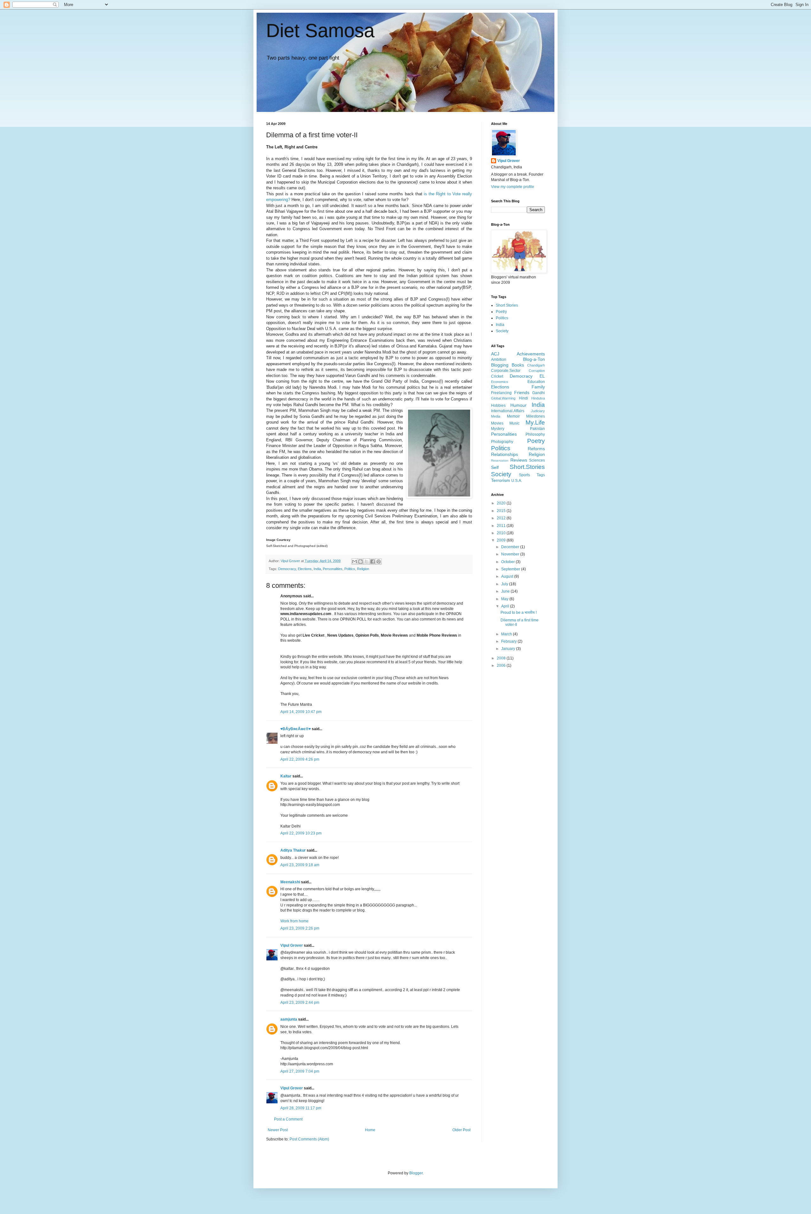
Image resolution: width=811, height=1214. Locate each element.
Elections (305, 569)
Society (502, 331)
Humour (518, 405)
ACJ (495, 353)
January (508, 648)
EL (542, 376)
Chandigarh (536, 365)
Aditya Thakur (293, 850)
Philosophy (535, 434)
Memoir (513, 416)
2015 (502, 511)
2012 (502, 518)
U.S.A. (516, 480)
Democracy (287, 569)
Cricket (497, 376)
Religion (363, 569)
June (506, 591)
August (507, 576)
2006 (502, 665)
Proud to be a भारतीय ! (519, 612)
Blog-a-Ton (534, 359)
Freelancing (501, 393)
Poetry (501, 311)
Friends (521, 392)
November (510, 554)
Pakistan (537, 428)
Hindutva (538, 398)
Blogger (416, 1173)
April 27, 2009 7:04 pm (299, 1071)
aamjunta (288, 1019)
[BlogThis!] (360, 561)
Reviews (518, 460)
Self (495, 467)
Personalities (332, 569)
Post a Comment (288, 1119)
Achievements (531, 353)
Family (538, 386)
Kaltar (285, 776)
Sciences (537, 460)
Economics (499, 382)
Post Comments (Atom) (309, 1139)
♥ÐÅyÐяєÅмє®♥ (295, 729)
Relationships (504, 454)
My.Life (535, 422)
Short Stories (507, 305)
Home (370, 1130)
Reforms (536, 448)
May (505, 599)
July (505, 584)
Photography (502, 441)
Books (518, 364)
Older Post (461, 1130)
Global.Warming (503, 398)
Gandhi (538, 393)
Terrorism (500, 480)
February (509, 641)
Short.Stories (527, 467)
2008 (502, 658)
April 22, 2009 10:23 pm (301, 833)
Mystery (497, 428)
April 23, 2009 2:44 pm (299, 1002)
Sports (524, 475)
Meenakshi (290, 882)
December (510, 547)
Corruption (537, 371)
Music (514, 423)
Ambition (498, 359)
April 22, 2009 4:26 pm (299, 759)
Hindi (523, 398)
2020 (502, 503)
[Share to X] (366, 561)
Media (495, 416)
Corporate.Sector (505, 370)
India (317, 569)
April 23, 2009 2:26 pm (299, 928)
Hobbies (498, 405)
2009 (502, 540)
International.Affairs (507, 411)
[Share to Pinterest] (378, 561)
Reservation (499, 460)
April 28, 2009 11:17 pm (300, 1108)
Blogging (499, 364)
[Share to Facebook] (372, 561)
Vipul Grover (291, 945)
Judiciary (538, 411)
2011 (502, 525)
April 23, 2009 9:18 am (299, 865)
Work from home (294, 921)
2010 (502, 533)
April (505, 606)
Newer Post (278, 1130)
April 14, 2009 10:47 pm (301, 712)
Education (536, 382)
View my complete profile (512, 187)
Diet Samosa (320, 30)
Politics (349, 569)
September (511, 569)
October (508, 562)
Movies (497, 423)
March (507, 634)
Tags (541, 475)
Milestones (535, 416)
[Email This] (354, 561)
